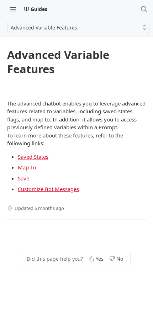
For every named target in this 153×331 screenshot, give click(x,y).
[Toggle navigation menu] (13, 9)
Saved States (33, 156)
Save (23, 178)
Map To (27, 167)
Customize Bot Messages (48, 188)
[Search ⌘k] (143, 9)
